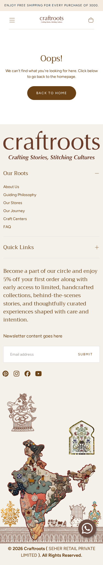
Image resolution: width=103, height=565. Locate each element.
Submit (85, 354)
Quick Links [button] (18, 247)
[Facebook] (27, 374)
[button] (12, 20)
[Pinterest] (5, 374)
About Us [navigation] (11, 186)
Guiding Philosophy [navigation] (19, 194)
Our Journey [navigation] (14, 210)
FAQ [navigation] (7, 227)
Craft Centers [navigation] (15, 219)
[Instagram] (16, 374)
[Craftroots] (51, 147)
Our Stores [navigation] (12, 202)
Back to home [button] (51, 93)
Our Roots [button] (15, 173)
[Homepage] (51, 20)
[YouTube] (38, 374)
